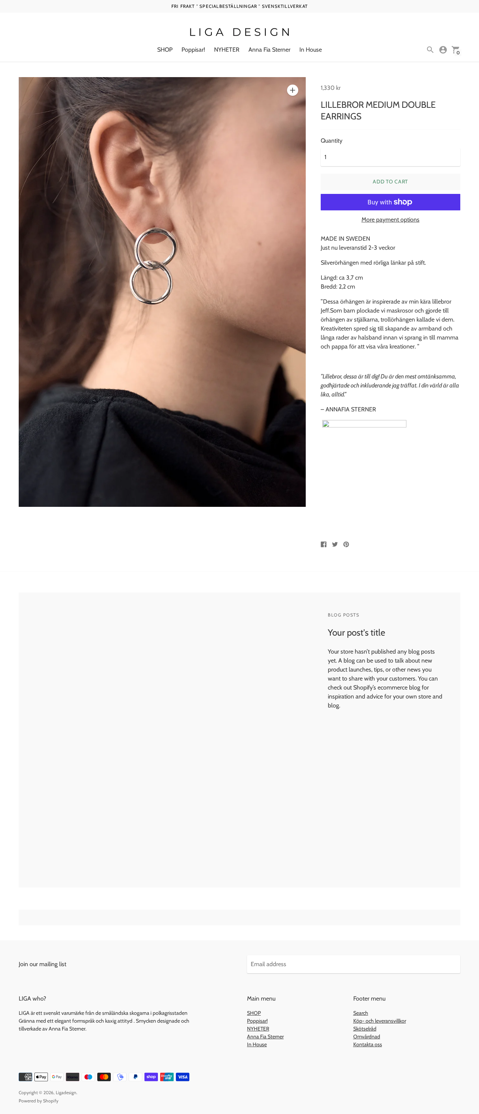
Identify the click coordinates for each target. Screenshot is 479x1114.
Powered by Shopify (38, 1101)
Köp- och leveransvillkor (379, 1020)
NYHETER (227, 49)
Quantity (331, 140)
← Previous (342, 868)
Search (360, 1013)
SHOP (165, 49)
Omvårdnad (366, 1036)
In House (310, 49)
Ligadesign (66, 1092)
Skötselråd (364, 1028)
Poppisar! (193, 49)
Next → (375, 868)
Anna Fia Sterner (269, 49)
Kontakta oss (367, 1044)
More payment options (390, 219)
